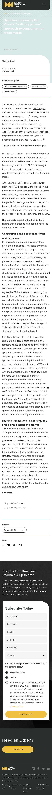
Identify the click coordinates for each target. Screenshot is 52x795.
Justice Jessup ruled (27, 153)
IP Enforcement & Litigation (15, 86)
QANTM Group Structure (43, 786)
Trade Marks (9, 91)
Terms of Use (5, 786)
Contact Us (18, 749)
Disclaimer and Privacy (16, 786)
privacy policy (16, 706)
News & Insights (38, 86)
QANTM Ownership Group (27, 788)
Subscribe (24, 714)
